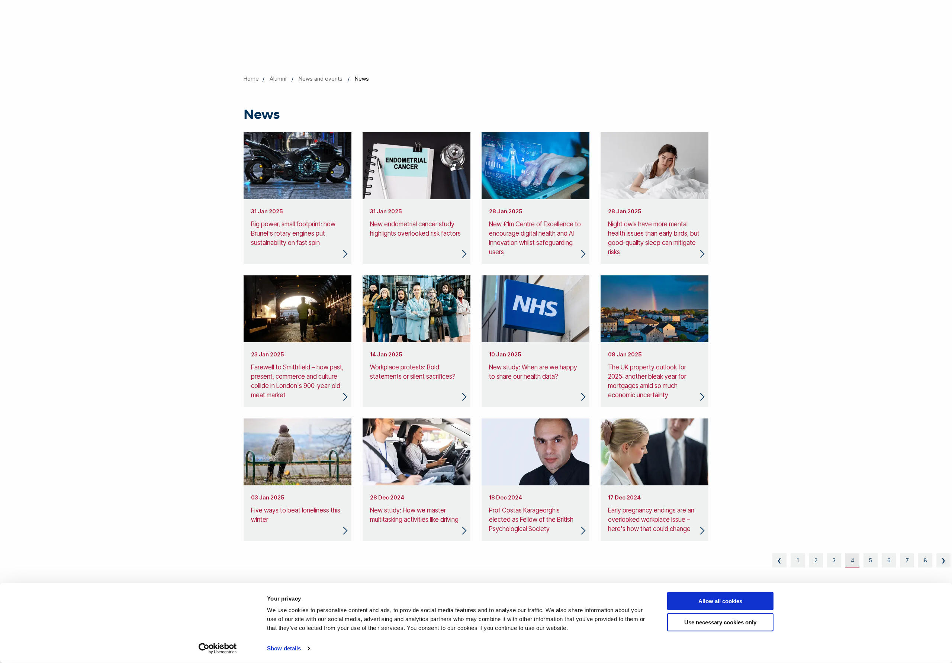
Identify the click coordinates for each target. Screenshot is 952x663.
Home (251, 78)
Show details (284, 648)
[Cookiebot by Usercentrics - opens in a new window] (217, 648)
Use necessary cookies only (720, 622)
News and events (320, 78)
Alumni (278, 78)
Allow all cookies (720, 601)
